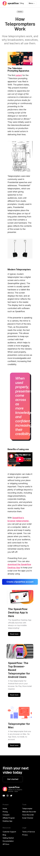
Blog (4, 835)
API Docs (6, 844)
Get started (12, 779)
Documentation (8, 841)
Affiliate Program (9, 818)
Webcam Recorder (29, 812)
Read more (14, 634)
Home (5, 808)
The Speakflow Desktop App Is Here (18, 612)
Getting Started (8, 838)
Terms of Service (28, 832)
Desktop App (7, 821)
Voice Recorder (28, 815)
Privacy (25, 835)
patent (19, 75)
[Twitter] (11, 795)
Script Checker (27, 818)
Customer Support (9, 832)
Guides (20, 11)
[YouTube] (4, 795)
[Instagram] (7, 795)
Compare (6, 815)
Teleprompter (27, 808)
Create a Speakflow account (20, 582)
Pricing (5, 812)
